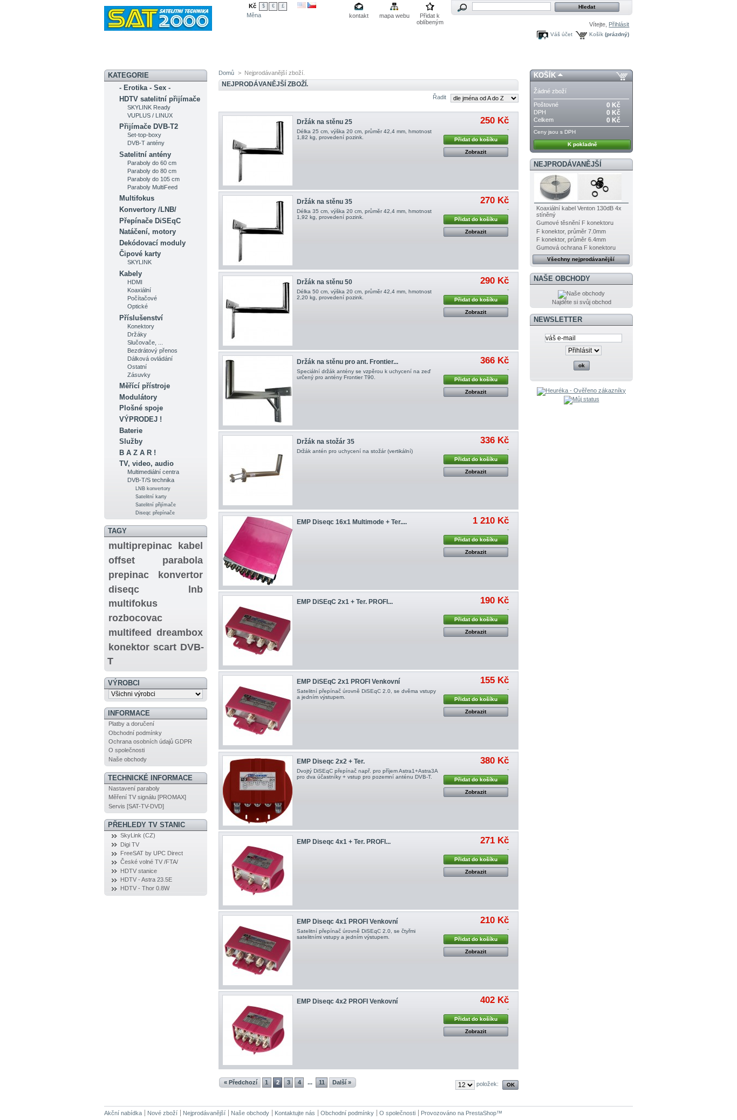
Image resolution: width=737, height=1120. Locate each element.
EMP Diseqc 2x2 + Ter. (331, 761)
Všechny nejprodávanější (581, 259)
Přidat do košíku (475, 139)
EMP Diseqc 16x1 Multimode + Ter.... (352, 522)
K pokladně (582, 144)
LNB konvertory (152, 488)
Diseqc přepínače (155, 513)
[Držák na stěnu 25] (257, 150)
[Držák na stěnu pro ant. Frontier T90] (257, 390)
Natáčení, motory (147, 232)
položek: (487, 1084)
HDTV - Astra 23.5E (146, 879)
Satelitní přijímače (155, 504)
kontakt (358, 15)
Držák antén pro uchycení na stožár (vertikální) (355, 451)
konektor (128, 647)
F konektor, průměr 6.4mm (571, 239)
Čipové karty (140, 254)
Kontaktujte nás (295, 1113)
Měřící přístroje (144, 386)
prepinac (128, 574)
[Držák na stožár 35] (257, 470)
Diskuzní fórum (232, 56)
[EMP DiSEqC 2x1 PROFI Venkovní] (257, 710)
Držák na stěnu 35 (324, 201)
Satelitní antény (145, 154)
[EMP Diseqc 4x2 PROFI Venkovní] (257, 1030)
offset (121, 560)
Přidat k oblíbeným (430, 16)
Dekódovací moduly (152, 243)
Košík (596, 34)
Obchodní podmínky (135, 733)
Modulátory (138, 397)
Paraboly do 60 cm (151, 163)
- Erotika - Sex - (144, 88)
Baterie (130, 431)
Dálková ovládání (150, 358)
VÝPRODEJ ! (140, 419)
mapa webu (394, 15)
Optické (137, 306)
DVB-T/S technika (150, 480)
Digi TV (129, 844)
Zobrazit (475, 152)
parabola (182, 560)
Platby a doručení (131, 723)
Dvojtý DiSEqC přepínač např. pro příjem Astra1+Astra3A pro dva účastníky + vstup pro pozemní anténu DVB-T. (367, 774)
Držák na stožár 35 (325, 441)
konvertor (180, 574)
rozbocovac (135, 618)
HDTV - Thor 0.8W (144, 888)
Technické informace (150, 778)
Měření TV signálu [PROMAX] (147, 797)
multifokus (133, 603)
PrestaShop (481, 1113)
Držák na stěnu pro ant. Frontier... (347, 362)
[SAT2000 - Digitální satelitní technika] (175, 15)
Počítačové (142, 298)
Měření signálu (287, 57)
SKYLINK (139, 262)
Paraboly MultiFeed (152, 187)
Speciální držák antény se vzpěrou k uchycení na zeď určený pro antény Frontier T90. (364, 374)
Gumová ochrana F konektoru (576, 247)
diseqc (123, 589)
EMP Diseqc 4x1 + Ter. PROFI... (344, 842)
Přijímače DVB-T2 (148, 126)
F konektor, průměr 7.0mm (571, 231)
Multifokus (136, 198)
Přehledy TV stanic (146, 825)
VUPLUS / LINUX (150, 115)
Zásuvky (139, 375)
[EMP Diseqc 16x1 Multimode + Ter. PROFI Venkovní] (257, 551)
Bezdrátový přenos (152, 350)
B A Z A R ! (137, 453)
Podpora (380, 56)
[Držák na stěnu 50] (257, 311)
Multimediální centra (153, 472)
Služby (130, 441)
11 (322, 1082)
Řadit (439, 97)
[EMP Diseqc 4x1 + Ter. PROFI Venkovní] (257, 870)
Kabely (130, 274)
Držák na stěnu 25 (324, 122)
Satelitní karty (151, 496)
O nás (415, 56)
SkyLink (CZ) (137, 835)
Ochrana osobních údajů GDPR (150, 741)
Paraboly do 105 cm (153, 179)
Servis (344, 56)
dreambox (179, 632)
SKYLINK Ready (148, 107)
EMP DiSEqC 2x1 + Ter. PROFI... (345, 602)
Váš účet (561, 34)
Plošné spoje (141, 408)
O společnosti (126, 750)
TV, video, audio (146, 463)
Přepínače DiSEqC (150, 221)
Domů (226, 73)
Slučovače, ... (145, 342)
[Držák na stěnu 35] (257, 230)
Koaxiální (139, 290)
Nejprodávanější (568, 164)
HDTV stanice (138, 871)
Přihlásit (619, 24)
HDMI (134, 282)
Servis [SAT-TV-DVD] (136, 806)
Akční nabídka (174, 56)
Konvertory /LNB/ (147, 209)
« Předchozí (240, 1082)
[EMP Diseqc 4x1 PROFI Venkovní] (257, 950)
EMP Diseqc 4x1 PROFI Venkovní (347, 921)
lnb (195, 589)
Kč (252, 6)
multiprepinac (140, 545)
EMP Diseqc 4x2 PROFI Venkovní (347, 1001)
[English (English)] (301, 6)
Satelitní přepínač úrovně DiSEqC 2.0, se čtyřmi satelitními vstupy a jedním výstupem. (356, 934)
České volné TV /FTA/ (149, 861)
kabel (190, 545)
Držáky (137, 334)
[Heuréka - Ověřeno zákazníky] (581, 390)
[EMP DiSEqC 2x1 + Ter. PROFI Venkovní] (257, 630)
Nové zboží (162, 1113)
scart (164, 647)
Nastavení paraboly (134, 788)
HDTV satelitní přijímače (159, 99)
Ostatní (137, 366)
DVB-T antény (146, 143)
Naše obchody (127, 759)
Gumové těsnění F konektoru (574, 222)
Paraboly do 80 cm (151, 171)
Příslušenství (141, 318)
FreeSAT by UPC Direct (151, 853)
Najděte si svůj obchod (581, 302)
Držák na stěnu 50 (324, 282)
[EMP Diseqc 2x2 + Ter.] (257, 790)
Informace (129, 713)
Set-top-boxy (144, 135)
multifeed (130, 632)
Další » (341, 1082)
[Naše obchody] (581, 293)
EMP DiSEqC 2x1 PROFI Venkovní (348, 681)
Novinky (127, 56)
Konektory (140, 326)
